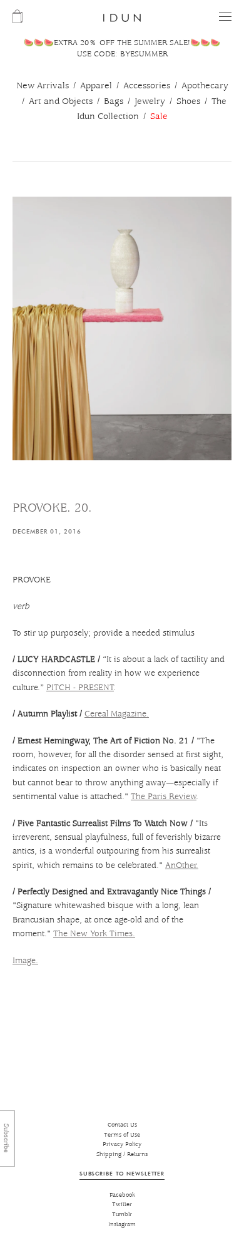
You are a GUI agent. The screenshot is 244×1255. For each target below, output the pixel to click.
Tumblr (122, 1214)
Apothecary (204, 85)
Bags (113, 101)
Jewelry (150, 101)
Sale (159, 116)
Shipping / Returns (122, 1154)
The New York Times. (94, 934)
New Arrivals (42, 85)
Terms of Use (122, 1135)
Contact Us (122, 1125)
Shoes (188, 101)
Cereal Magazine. (116, 714)
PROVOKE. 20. (52, 508)
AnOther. (181, 865)
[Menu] (225, 16)
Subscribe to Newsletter (122, 1173)
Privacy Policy (122, 1144)
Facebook (122, 1195)
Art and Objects (61, 101)
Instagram (122, 1224)
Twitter (122, 1204)
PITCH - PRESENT (80, 688)
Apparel (96, 85)
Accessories (146, 85)
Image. (25, 961)
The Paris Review (163, 797)
